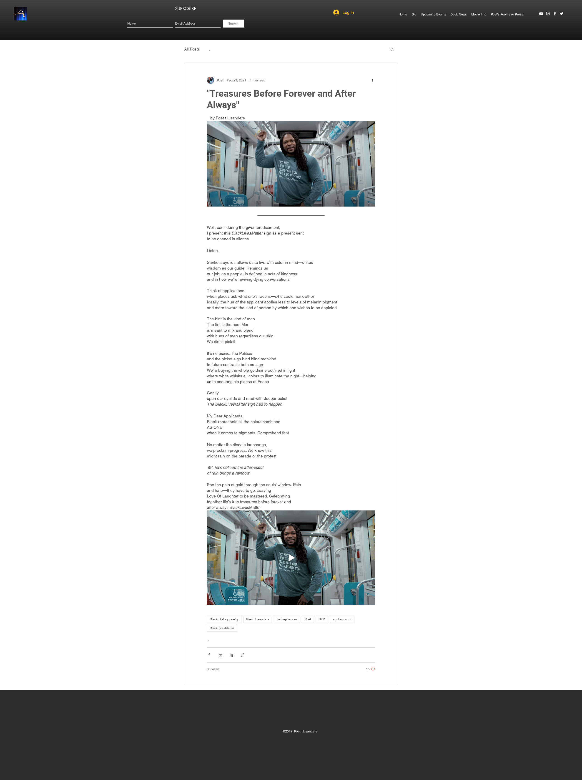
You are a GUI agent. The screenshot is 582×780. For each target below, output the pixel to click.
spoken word (342, 619)
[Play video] (291, 557)
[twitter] (561, 13)
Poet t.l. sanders (257, 619)
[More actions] (372, 80)
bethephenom (287, 619)
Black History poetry (224, 619)
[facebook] (554, 13)
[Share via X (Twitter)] (220, 655)
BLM (322, 619)
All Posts (192, 49)
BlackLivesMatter (222, 628)
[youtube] (541, 13)
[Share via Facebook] (209, 655)
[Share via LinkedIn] (231, 655)
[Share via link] (242, 655)
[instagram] (548, 13)
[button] (392, 49)
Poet (308, 619)
